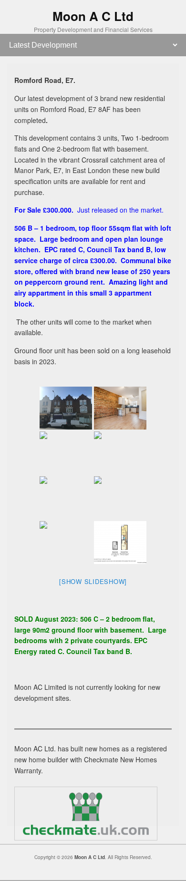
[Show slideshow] (93, 581)
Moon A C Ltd (93, 16)
